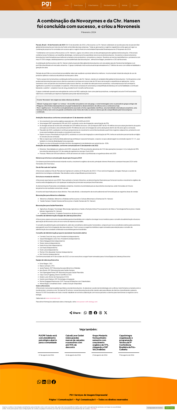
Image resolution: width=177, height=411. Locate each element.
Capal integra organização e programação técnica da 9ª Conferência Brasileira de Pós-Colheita (127, 342)
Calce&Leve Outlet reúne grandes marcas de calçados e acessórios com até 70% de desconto (75, 341)
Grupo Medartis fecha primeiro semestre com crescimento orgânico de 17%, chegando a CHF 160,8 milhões (100, 342)
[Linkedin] (44, 382)
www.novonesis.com (53, 298)
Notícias (124, 5)
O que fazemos (93, 5)
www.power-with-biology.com (86, 302)
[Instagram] (49, 382)
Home (66, 5)
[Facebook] (54, 382)
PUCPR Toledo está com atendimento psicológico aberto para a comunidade (48, 339)
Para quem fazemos (110, 5)
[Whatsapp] (39, 382)
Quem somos (78, 5)
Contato (135, 5)
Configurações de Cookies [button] (155, 408)
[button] (85, 313)
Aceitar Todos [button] (170, 408)
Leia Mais (93, 409)
